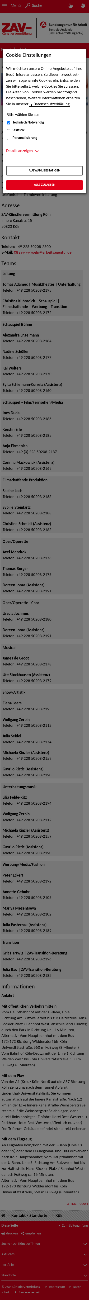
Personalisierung (25, 138)
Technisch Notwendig (28, 122)
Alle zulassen (44, 185)
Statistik (18, 130)
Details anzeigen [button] (19, 151)
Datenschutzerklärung (51, 104)
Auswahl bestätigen (44, 170)
